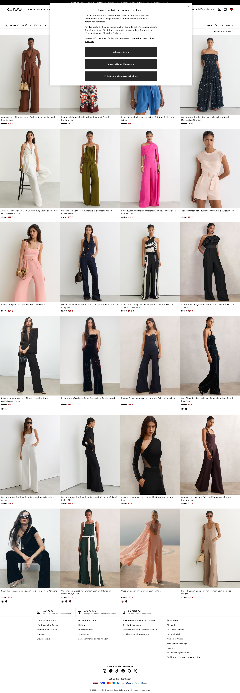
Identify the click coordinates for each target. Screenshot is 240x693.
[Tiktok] (117, 671)
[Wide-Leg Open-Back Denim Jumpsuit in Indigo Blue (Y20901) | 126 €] (90, 454)
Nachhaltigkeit (174, 634)
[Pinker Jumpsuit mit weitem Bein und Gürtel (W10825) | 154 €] (30, 262)
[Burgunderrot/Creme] (70, 601)
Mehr (209, 25)
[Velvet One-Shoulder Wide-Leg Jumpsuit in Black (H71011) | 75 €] (30, 548)
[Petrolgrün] (182, 409)
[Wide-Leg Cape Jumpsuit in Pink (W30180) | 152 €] (150, 548)
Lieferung (82, 625)
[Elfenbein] (6, 409)
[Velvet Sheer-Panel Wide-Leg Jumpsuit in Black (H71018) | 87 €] (150, 454)
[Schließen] (189, 6)
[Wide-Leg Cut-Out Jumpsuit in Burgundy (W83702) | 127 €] (210, 454)
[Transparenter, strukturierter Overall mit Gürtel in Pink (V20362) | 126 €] (210, 168)
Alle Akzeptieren (121, 52)
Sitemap (41, 634)
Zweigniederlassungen (177, 643)
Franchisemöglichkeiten (178, 652)
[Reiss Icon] (14, 9)
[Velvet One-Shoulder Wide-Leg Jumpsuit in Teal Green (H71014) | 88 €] (210, 356)
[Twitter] (135, 671)
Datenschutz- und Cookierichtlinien (139, 629)
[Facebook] (111, 671)
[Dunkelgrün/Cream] (62, 601)
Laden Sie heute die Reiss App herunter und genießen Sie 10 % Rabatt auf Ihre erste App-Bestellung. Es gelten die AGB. (120, 2)
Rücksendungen (85, 629)
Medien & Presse (175, 639)
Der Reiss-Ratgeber (176, 629)
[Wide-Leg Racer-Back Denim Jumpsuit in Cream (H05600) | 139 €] (30, 454)
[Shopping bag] (225, 9)
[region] (121, 44)
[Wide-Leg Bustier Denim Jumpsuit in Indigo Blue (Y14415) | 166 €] (150, 356)
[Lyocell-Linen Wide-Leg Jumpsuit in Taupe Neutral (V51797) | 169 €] (210, 548)
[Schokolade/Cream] (66, 601)
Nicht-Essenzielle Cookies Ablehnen (121, 76)
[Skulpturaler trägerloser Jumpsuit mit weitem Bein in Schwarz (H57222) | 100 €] (210, 262)
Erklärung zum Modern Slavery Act (183, 657)
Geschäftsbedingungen (133, 625)
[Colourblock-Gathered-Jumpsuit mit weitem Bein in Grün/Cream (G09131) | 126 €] (90, 168)
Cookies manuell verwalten (135, 634)
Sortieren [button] (226, 25)
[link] (203, 9)
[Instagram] (105, 671)
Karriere (171, 648)
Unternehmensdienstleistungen (93, 639)
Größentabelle (43, 639)
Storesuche (83, 634)
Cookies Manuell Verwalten (121, 64)
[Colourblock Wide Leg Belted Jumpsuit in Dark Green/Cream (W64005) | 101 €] (90, 548)
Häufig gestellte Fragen (47, 625)
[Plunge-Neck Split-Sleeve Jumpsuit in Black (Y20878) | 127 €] (30, 356)
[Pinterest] (123, 671)
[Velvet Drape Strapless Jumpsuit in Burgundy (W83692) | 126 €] (90, 356)
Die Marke (172, 625)
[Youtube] (129, 671)
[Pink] (122, 601)
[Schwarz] (2, 409)
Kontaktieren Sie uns (47, 629)
